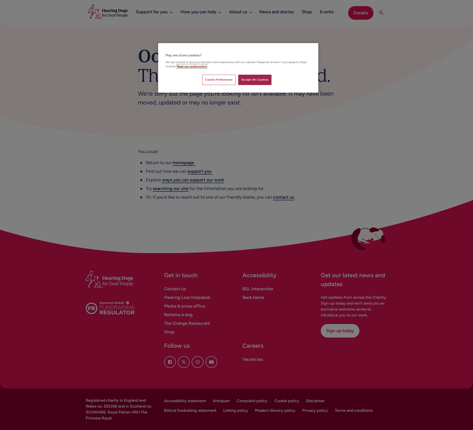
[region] (238, 68)
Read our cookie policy (192, 66)
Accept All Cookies (254, 79)
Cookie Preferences (218, 79)
